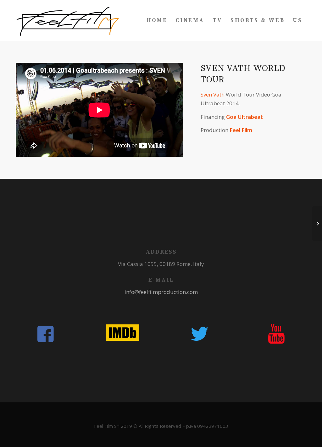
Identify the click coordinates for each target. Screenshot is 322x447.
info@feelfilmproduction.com (161, 291)
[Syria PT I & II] (317, 223)
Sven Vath (213, 94)
